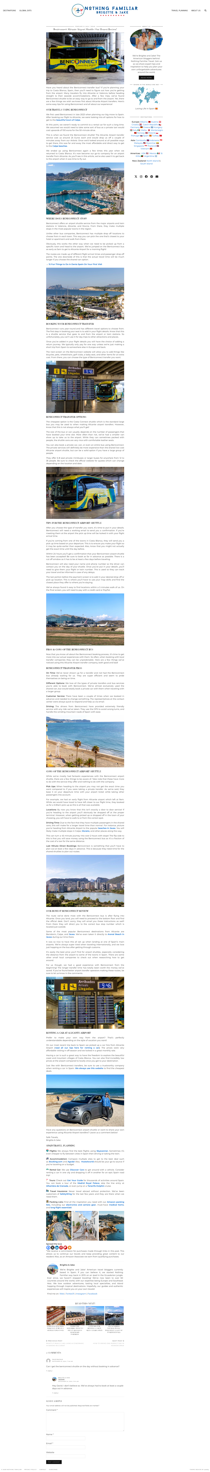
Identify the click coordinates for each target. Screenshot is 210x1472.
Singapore (139, 146)
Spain (93, 26)
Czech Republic (150, 124)
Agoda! (71, 1161)
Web (62, 1294)
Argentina (149, 156)
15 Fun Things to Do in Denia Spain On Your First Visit (75, 264)
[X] (52, 1248)
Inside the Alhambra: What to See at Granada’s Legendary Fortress (75, 1330)
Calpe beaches (59, 146)
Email (49, 1443)
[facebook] (146, 176)
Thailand (151, 146)
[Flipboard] (65, 1248)
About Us (195, 10)
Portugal (135, 135)
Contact (42, 1469)
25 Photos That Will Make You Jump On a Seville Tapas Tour (55, 1328)
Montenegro (157, 130)
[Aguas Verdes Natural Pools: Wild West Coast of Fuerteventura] (114, 1315)
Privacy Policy (30, 1469)
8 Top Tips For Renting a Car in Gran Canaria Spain (94, 1328)
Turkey (155, 135)
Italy (135, 130)
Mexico (153, 153)
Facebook (92, 1294)
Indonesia (154, 140)
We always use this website (89, 1068)
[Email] (157, 176)
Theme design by (199, 1469)
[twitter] (136, 176)
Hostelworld (87, 1161)
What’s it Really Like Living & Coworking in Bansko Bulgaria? (65, 1343)
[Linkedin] (57, 1248)
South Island (146, 163)
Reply (50, 1371)
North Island (153, 161)
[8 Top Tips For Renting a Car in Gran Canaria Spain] (95, 1315)
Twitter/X (70, 1294)
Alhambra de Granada (57, 1186)
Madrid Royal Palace (88, 1183)
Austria (154, 122)
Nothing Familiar (14, 1469)
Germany (135, 127)
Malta (144, 130)
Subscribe (53, 1469)
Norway (141, 133)
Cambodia (141, 140)
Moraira (85, 831)
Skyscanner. (102, 1151)
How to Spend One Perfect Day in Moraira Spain (108, 1343)
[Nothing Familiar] (105, 10)
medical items (116, 1205)
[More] (70, 1248)
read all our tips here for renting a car (77, 1048)
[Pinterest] (61, 1248)
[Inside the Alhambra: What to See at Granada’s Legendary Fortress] (75, 1315)
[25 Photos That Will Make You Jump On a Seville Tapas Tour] (56, 1315)
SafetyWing (66, 1194)
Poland (151, 133)
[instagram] (141, 176)
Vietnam (145, 148)
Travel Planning (179, 10)
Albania (144, 122)
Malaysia (138, 143)
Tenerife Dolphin (96, 1186)
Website (50, 1452)
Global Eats (25, 10)
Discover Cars (77, 1170)
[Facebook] (48, 1248)
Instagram (81, 1294)
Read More (146, 78)
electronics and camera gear (81, 1205)
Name (50, 1434)
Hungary (158, 127)
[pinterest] (151, 176)
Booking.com (55, 1161)
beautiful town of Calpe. (68, 120)
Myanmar (151, 143)
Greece (146, 127)
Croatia (135, 124)
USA (143, 153)
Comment (52, 1410)
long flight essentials (61, 1207)
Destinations (9, 10)
